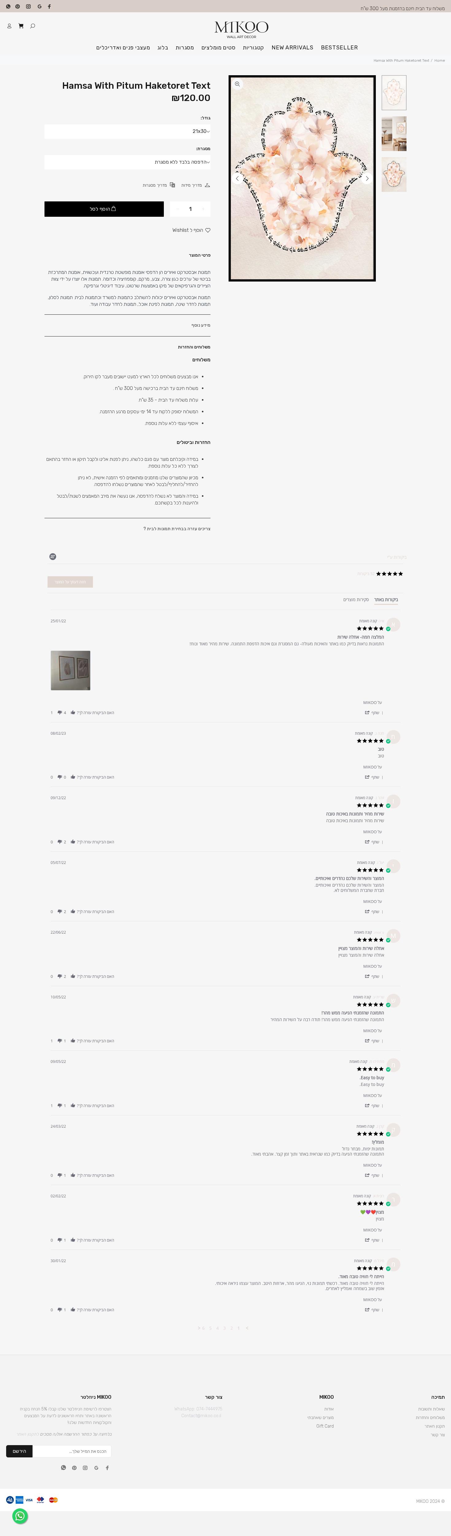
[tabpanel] (225, 970)
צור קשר (438, 1434)
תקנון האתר (435, 1426)
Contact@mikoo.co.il (201, 1415)
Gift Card (325, 1426)
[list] (217, 672)
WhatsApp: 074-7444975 (198, 1409)
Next (367, 178)
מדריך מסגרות (155, 185)
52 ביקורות (366, 573)
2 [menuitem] (231, 1328)
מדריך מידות (191, 185)
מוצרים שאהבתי (320, 1417)
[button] (374, 712)
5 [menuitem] (210, 1328)
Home (439, 60)
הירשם (19, 1451)
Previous (237, 178)
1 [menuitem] (238, 1328)
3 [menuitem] (224, 1328)
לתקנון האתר (27, 1434)
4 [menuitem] (217, 1328)
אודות (329, 1409)
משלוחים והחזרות (430, 1417)
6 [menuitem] (203, 1328)
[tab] (386, 601)
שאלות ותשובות (431, 1409)
